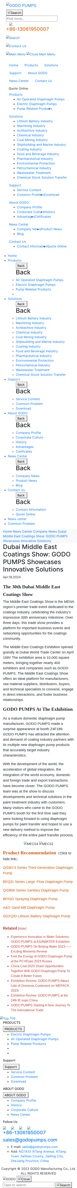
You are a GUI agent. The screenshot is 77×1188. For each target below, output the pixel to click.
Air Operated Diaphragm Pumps (41, 99)
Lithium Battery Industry (35, 121)
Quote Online (18, 88)
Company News (29, 229)
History (49, 212)
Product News (51, 229)
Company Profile (29, 207)
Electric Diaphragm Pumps (37, 104)
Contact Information (32, 246)
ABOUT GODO (16, 1095)
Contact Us (43, 81)
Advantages (26, 216)
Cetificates (43, 216)
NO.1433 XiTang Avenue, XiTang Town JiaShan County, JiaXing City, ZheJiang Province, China (38, 1156)
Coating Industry (29, 149)
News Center (19, 81)
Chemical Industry (30, 135)
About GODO (37, 73)
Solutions (51, 65)
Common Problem (30, 195)
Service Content (29, 190)
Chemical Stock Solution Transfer (42, 177)
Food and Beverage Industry (38, 154)
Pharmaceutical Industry (35, 159)
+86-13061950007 (27, 29)
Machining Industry (31, 126)
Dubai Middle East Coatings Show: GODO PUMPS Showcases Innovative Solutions (35, 536)
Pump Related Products (34, 109)
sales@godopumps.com (30, 1140)
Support (15, 73)
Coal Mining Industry (32, 140)
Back (21, 266)
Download (51, 195)
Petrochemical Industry (34, 168)
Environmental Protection (36, 163)
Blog (20, 234)
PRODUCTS (14, 1029)
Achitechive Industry (32, 130)
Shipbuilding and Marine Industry (41, 144)
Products (31, 65)
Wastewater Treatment (34, 173)
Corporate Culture (30, 212)
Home (13, 65)
